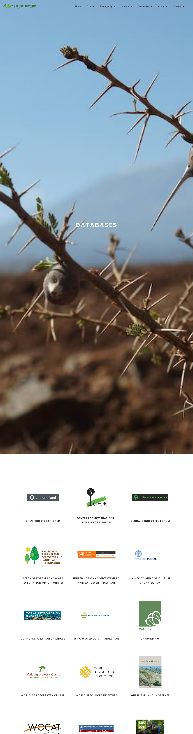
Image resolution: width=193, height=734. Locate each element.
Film (89, 6)
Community (143, 6)
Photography (106, 6)
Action (161, 6)
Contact (177, 6)
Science (125, 6)
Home (78, 6)
